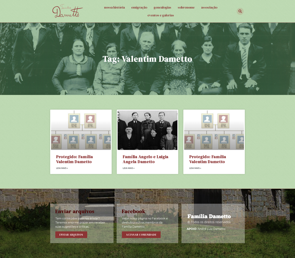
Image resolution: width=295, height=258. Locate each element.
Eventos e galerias (161, 15)
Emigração (139, 7)
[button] (71, 234)
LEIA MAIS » (62, 168)
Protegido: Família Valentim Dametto (74, 159)
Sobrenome (186, 7)
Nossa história (114, 7)
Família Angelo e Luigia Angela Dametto (145, 159)
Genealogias (162, 7)
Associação (209, 7)
